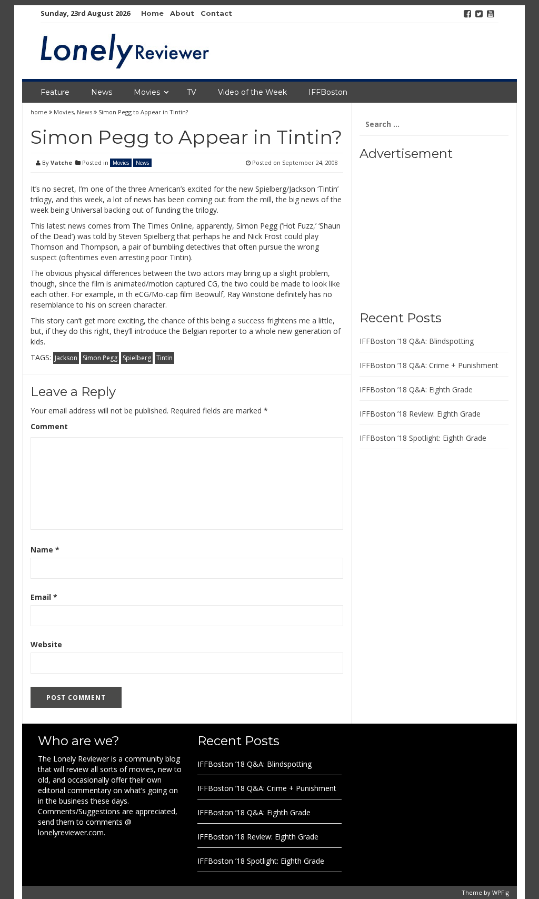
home (40, 112)
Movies (147, 92)
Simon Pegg (100, 357)
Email (44, 597)
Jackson (66, 357)
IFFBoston (327, 92)
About (182, 13)
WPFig (500, 892)
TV (191, 92)
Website (46, 644)
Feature (55, 92)
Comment (49, 426)
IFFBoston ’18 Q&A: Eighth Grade (416, 389)
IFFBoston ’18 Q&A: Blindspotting (417, 341)
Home (152, 13)
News (101, 92)
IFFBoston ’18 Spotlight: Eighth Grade (423, 438)
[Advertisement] (425, 232)
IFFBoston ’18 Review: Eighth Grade (420, 414)
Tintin (164, 357)
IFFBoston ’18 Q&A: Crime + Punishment (429, 365)
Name (45, 550)
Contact (216, 13)
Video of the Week (252, 92)
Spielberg (137, 357)
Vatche (61, 162)
